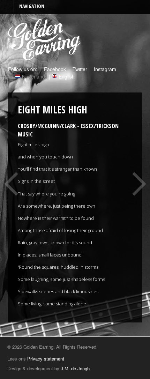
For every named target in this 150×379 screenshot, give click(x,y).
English (67, 76)
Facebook (54, 69)
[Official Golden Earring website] (45, 56)
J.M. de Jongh (75, 368)
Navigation (31, 6)
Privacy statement (45, 358)
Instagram (104, 69)
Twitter (79, 69)
